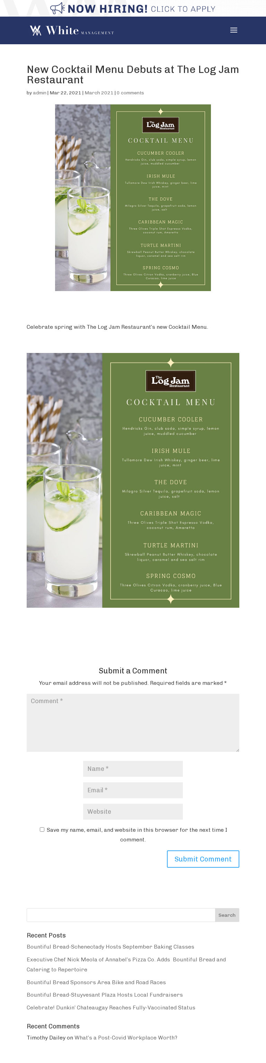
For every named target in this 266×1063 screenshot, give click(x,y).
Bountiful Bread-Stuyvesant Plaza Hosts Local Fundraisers (105, 994)
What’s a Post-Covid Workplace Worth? (125, 1037)
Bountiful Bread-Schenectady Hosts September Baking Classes (110, 946)
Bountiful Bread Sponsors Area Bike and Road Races (96, 982)
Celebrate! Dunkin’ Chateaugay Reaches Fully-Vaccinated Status (111, 1007)
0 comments (130, 93)
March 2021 (99, 93)
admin (39, 93)
